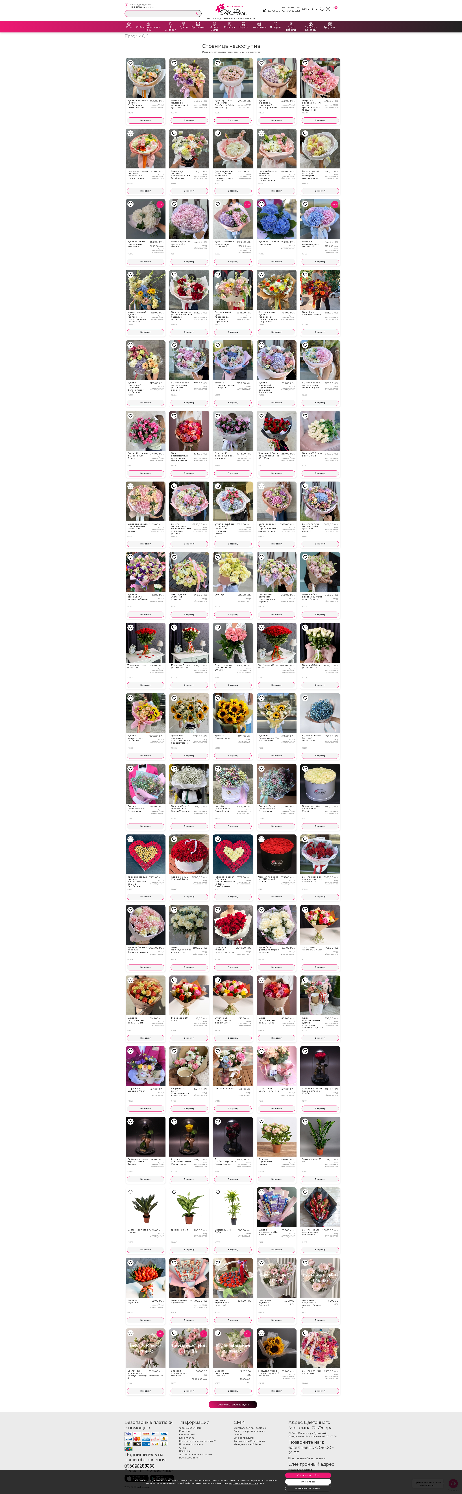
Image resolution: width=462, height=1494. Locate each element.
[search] (198, 13)
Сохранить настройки (308, 1475)
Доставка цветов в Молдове (196, 1454)
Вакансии (185, 1451)
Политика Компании (191, 1444)
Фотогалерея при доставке (250, 1428)
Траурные (330, 27)
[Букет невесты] (291, 24)
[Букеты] (184, 24)
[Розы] (129, 24)
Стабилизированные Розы (148, 28)
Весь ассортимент (189, 1457)
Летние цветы (214, 28)
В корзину (145, 120)
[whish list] (323, 10)
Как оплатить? (187, 1437)
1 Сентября (170, 28)
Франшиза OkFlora (190, 1428)
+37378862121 (274, 10)
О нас (182, 1447)
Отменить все (308, 1481)
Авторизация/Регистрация (249, 1441)
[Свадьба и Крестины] (311, 24)
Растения (229, 27)
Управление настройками (308, 1488)
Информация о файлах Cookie (243, 1483)
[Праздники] (198, 24)
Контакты (184, 1431)
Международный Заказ (247, 1444)
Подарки (275, 27)
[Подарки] (275, 24)
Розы (129, 27)
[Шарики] (243, 24)
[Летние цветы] (214, 24)
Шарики (243, 27)
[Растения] (230, 24)
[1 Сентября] (170, 24)
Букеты (184, 27)
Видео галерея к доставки (249, 1431)
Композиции (259, 27)
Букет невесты (291, 28)
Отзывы (238, 1434)
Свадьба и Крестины (311, 28)
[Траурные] (330, 24)
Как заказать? (187, 1434)
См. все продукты (244, 1437)
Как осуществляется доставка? (197, 1441)
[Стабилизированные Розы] (148, 24)
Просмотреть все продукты (233, 1404)
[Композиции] (259, 24)
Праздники (197, 27)
